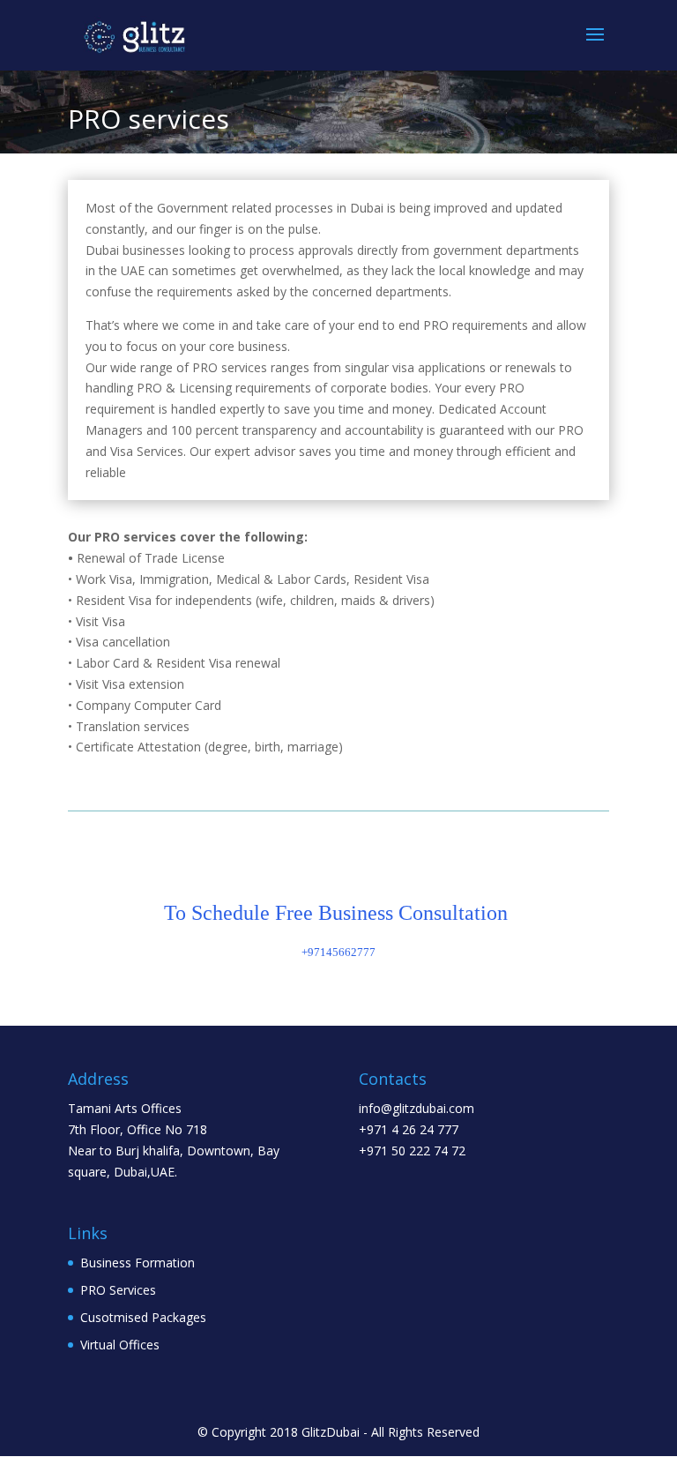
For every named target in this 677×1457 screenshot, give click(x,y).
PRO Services (118, 1289)
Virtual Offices (120, 1344)
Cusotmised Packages (143, 1317)
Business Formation (137, 1262)
